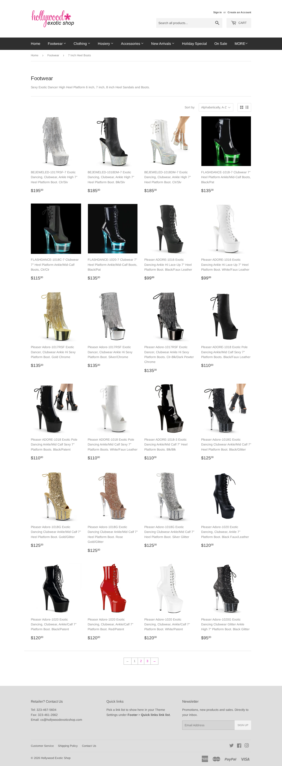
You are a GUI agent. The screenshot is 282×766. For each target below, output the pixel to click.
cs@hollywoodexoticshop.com (61, 719)
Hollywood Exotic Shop (55, 758)
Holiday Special (194, 43)
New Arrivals (161, 43)
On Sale (220, 43)
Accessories (131, 43)
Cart (242, 23)
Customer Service (42, 745)
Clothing (81, 43)
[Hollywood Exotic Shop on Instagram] (247, 746)
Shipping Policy (68, 745)
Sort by (190, 107)
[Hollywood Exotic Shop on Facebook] (239, 746)
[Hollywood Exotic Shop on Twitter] (231, 746)
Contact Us (89, 745)
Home (35, 43)
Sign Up (242, 725)
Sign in (217, 12)
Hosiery (104, 43)
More (240, 43)
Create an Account (239, 12)
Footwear (55, 43)
